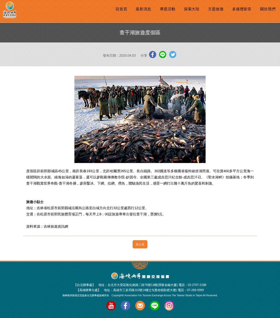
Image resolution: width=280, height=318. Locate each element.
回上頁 (140, 244)
